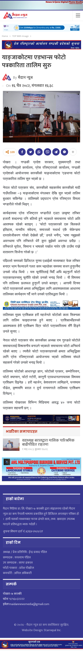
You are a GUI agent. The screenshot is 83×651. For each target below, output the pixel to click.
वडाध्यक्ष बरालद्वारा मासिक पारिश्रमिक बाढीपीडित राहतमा (48, 442)
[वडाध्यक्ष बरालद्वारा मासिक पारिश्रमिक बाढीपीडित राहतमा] (11, 445)
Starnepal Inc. (52, 630)
